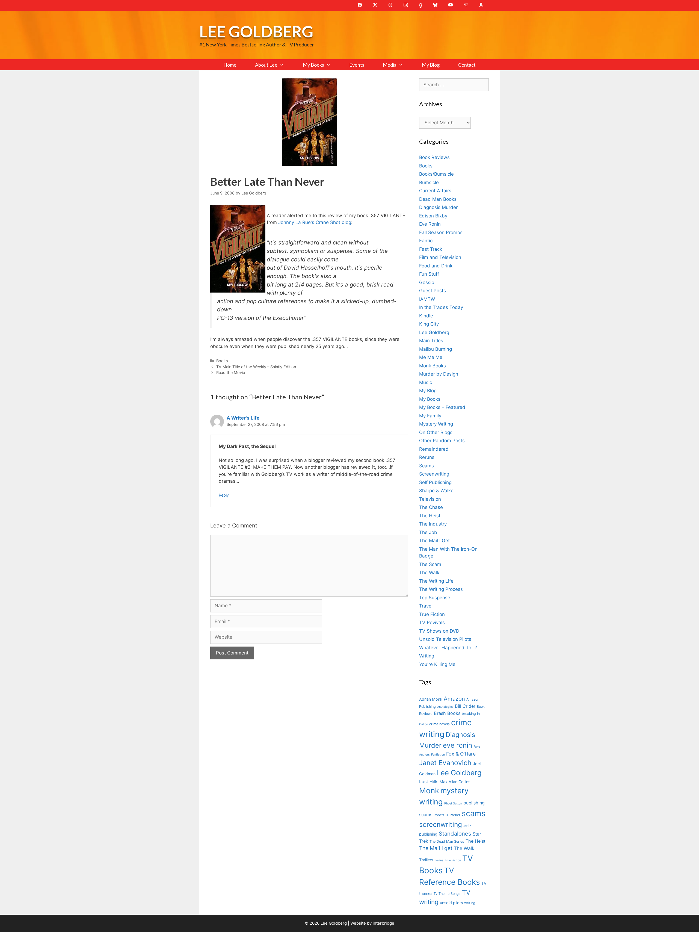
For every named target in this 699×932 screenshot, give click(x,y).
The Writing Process (441, 589)
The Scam (430, 564)
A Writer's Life (243, 418)
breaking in (471, 714)
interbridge (383, 923)
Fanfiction (438, 754)
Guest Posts (432, 290)
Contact (467, 65)
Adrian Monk (430, 699)
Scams (426, 465)
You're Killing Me (437, 664)
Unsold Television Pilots (445, 639)
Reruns (426, 457)
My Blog (431, 65)
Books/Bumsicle (436, 174)
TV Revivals (432, 622)
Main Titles (431, 340)
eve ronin (457, 745)
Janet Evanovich (445, 763)
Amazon (454, 698)
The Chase (431, 507)
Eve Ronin (430, 224)
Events (356, 65)
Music (425, 382)
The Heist (429, 515)
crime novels (439, 724)
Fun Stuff (429, 274)
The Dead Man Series (447, 841)
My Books (313, 65)
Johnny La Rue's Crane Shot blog (314, 222)
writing (469, 903)
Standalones (455, 833)
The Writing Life (436, 581)
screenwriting (440, 824)
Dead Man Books (438, 199)
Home (229, 65)
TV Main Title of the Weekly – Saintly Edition (256, 366)
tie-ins (438, 860)
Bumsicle (429, 182)
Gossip (426, 282)
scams (473, 813)
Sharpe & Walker (437, 490)
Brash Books (447, 713)
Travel (426, 606)
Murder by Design (438, 374)
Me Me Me (430, 357)
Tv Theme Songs (447, 894)
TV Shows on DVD (439, 631)
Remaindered (434, 449)
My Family (430, 415)
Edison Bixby (433, 216)
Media (389, 65)
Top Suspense (434, 597)
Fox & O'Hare (461, 754)
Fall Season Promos (441, 232)
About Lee (266, 65)
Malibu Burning (435, 349)
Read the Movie (230, 372)
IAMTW (427, 299)
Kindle (426, 315)
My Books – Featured (442, 407)
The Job (428, 532)
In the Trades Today (441, 307)
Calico (423, 724)
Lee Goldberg (256, 31)
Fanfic (426, 240)
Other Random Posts (442, 440)
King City (429, 324)
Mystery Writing (436, 424)
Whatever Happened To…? (448, 647)
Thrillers (426, 859)
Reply (224, 495)
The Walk (429, 572)
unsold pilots (451, 902)
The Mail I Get (434, 540)
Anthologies (445, 707)
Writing (426, 656)
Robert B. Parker (447, 815)
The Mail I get (435, 848)
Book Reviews (434, 157)
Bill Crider (465, 706)
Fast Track (430, 249)
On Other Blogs (435, 432)
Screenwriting (434, 474)
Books (222, 360)
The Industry (433, 524)
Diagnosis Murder (438, 207)
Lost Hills (428, 781)
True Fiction (432, 614)
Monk (429, 790)
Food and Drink (435, 266)
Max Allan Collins (455, 781)
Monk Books (432, 365)
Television (430, 499)
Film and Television (440, 257)
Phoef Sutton (453, 803)
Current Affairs (435, 190)
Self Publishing (435, 482)
